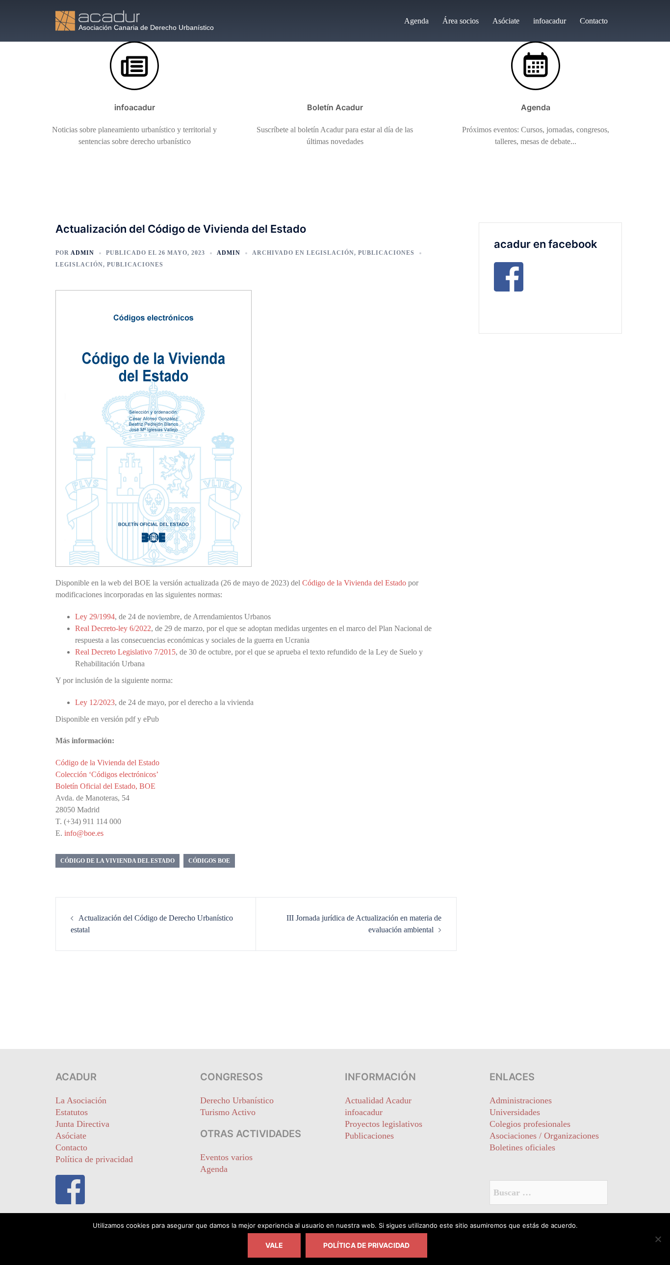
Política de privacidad (94, 1159)
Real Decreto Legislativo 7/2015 (125, 652)
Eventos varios (226, 1157)
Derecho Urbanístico (237, 1100)
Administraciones (521, 1100)
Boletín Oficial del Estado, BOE (105, 786)
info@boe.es (83, 833)
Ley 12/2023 (95, 702)
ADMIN (82, 252)
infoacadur (549, 21)
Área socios (460, 21)
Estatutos (71, 1112)
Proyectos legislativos (383, 1124)
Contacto (594, 21)
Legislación (330, 252)
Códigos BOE (209, 860)
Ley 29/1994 (95, 616)
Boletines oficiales (522, 1147)
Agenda (416, 21)
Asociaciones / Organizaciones (544, 1136)
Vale (274, 1245)
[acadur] (143, 20)
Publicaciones (386, 252)
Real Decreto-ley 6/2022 (113, 628)
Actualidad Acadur (378, 1100)
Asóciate (505, 21)
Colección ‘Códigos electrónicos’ (106, 774)
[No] (658, 1239)
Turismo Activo (228, 1112)
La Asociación (80, 1100)
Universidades (515, 1112)
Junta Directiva (82, 1124)
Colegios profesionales (530, 1124)
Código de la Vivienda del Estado (354, 583)
